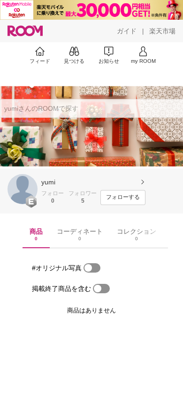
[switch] (92, 268)
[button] (23, 189)
